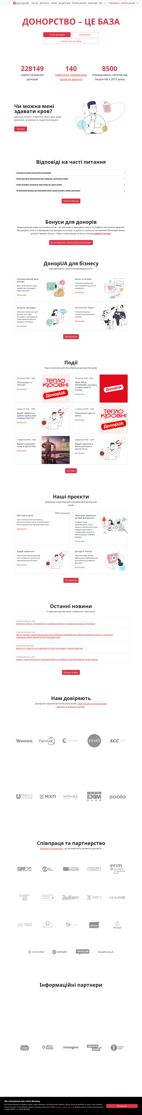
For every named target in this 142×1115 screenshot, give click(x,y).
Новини (54, 3)
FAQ (100, 3)
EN (138, 3)
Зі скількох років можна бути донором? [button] (33, 173)
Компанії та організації (51, 848)
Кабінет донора (128, 3)
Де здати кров (64, 3)
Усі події (71, 470)
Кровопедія (92, 3)
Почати (20, 129)
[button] (105, 3)
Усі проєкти (71, 580)
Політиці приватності (63, 1107)
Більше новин (71, 672)
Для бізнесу (44, 3)
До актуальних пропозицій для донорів (71, 242)
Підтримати (114, 3)
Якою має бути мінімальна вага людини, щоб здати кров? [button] (42, 179)
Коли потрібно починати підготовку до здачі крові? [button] (39, 184)
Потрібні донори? (79, 3)
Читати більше (71, 201)
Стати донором (57, 34)
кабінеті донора (102, 233)
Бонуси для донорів (71, 41)
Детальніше (22, 295)
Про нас (35, 3)
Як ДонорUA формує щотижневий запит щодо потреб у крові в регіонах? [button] (48, 190)
